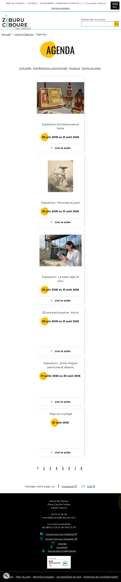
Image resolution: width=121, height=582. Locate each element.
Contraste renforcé (96, 3)
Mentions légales (43, 576)
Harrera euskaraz (60, 8)
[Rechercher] (116, 23)
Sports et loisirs (91, 68)
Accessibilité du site (68, 576)
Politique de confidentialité (101, 576)
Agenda (62, 543)
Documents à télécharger (62, 551)
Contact (32, 3)
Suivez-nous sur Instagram (60, 539)
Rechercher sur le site (93, 19)
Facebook (68, 486)
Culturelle (25, 68)
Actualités (61, 547)
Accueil (6, 34)
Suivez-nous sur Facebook (60, 534)
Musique (74, 68)
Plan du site (23, 576)
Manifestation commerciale (50, 68)
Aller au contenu (15, 3)
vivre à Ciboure (23, 34)
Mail (89, 486)
